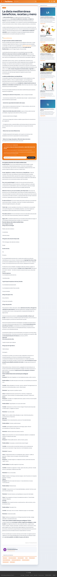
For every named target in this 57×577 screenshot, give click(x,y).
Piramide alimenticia (12, 549)
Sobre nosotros (41, 575)
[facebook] (49, 1)
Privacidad (27, 575)
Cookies (31, 575)
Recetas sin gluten (25, 560)
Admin (54, 575)
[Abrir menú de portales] (2, 1)
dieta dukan (12, 562)
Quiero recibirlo (31, 157)
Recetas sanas (5, 562)
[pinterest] (54, 1)
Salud (4, 7)
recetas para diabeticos (16, 560)
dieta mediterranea (27, 45)
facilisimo (9, 1)
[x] (52, 1)
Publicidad (35, 575)
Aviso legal (22, 575)
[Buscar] (35, 1)
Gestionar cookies (48, 575)
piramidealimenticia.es (11, 550)
